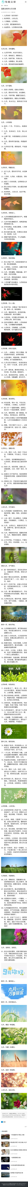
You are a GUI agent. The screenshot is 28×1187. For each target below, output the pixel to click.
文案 (4, 1122)
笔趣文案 (11, 1183)
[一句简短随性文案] (5, 1159)
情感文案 (13, 12)
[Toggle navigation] (25, 2)
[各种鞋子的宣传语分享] (5, 1174)
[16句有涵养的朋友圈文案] (5, 1167)
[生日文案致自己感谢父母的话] (5, 1151)
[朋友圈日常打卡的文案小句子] (5, 1144)
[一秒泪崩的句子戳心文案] (5, 1136)
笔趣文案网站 (12, 1113)
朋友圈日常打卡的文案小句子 (18, 1142)
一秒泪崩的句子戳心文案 (17, 1135)
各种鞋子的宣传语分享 (16, 1173)
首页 (2, 5)
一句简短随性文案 (15, 1157)
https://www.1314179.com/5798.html (11, 1115)
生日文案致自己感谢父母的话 (18, 1150)
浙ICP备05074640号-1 (22, 1183)
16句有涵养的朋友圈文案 (17, 1165)
